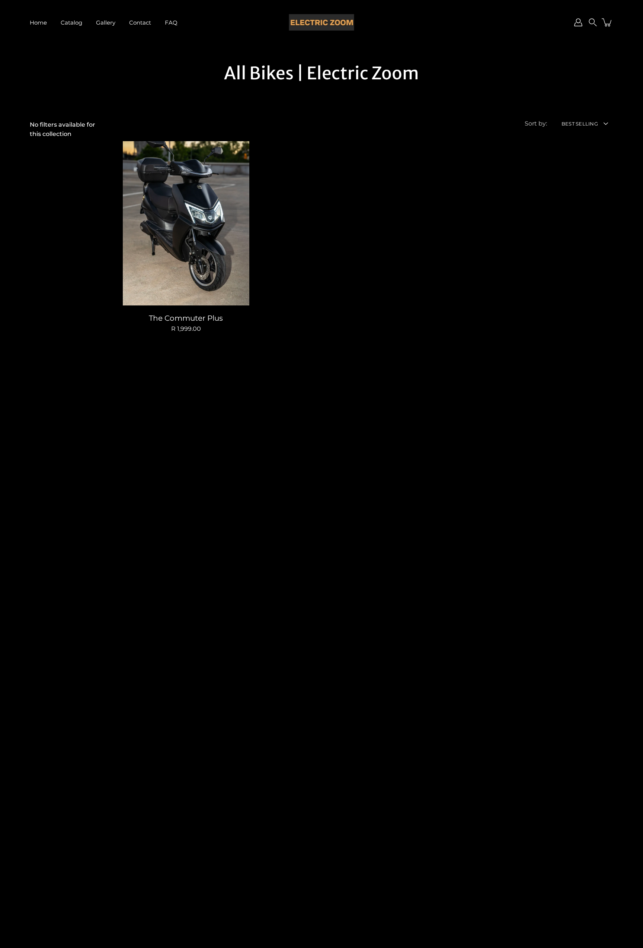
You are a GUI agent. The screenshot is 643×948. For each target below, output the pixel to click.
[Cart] (607, 22)
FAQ (171, 22)
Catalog (71, 22)
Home (38, 22)
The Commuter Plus (186, 318)
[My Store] (321, 22)
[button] (593, 22)
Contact (140, 22)
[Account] (578, 22)
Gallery (105, 22)
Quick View (186, 223)
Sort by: (536, 123)
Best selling (580, 124)
